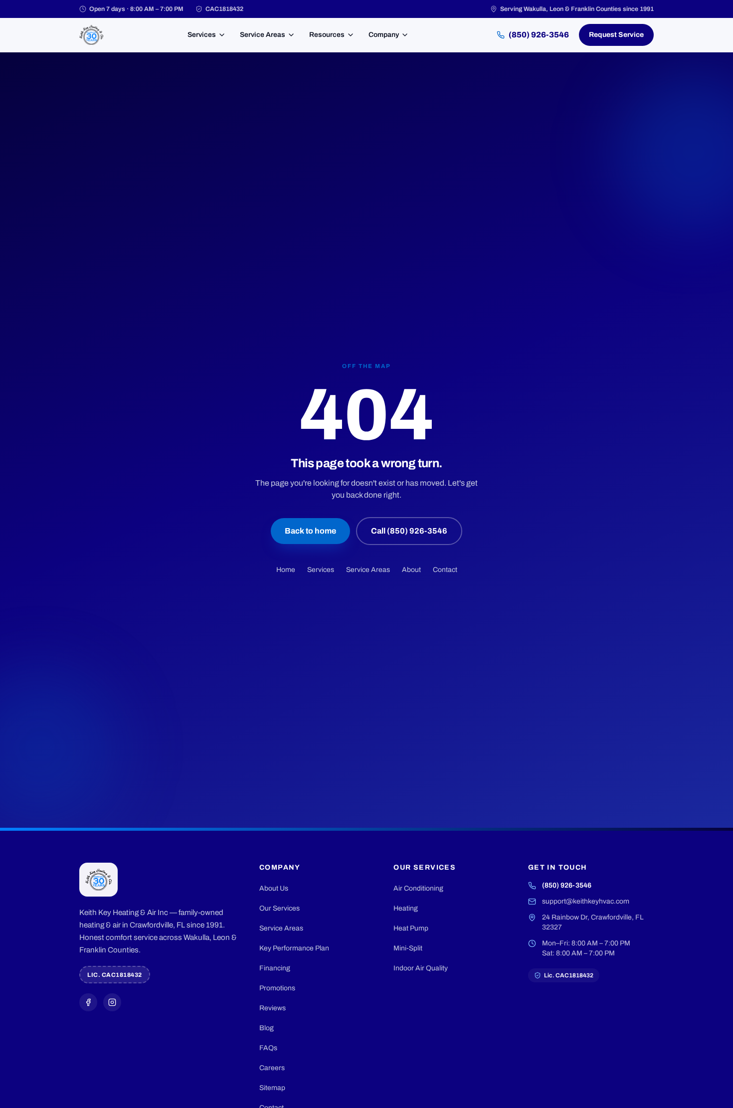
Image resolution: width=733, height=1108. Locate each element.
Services (201, 34)
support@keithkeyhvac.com (585, 901)
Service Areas (262, 34)
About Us (273, 888)
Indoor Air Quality (420, 968)
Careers (272, 1068)
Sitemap (272, 1088)
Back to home (310, 531)
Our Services (279, 908)
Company (383, 34)
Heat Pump (410, 928)
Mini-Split (407, 948)
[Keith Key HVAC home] (91, 35)
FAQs (268, 1048)
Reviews (272, 1008)
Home (285, 569)
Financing (274, 968)
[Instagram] (112, 1002)
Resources (327, 34)
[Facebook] (88, 1002)
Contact (445, 569)
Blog (266, 1028)
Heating (405, 908)
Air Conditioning (418, 888)
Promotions (277, 988)
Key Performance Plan (294, 948)
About (411, 569)
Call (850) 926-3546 (409, 531)
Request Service (616, 34)
